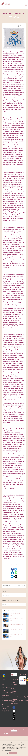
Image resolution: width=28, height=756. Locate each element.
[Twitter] (16, 569)
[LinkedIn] (12, 573)
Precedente (7, 585)
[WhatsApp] (16, 573)
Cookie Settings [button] (5, 753)
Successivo (21, 585)
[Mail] (14, 714)
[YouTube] (14, 711)
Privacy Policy (14, 730)
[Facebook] (12, 569)
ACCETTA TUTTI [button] (13, 752)
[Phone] (14, 718)
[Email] (16, 576)
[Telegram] (12, 576)
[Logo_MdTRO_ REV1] (6, 2)
